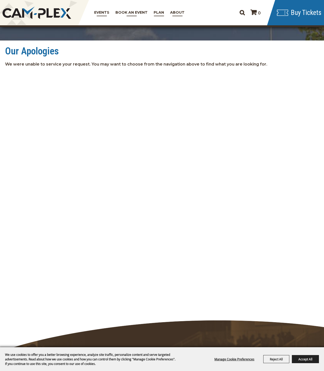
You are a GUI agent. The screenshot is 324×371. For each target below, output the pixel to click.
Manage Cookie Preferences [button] (234, 359)
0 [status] (259, 13)
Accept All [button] (305, 359)
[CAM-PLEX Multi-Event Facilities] (36, 13)
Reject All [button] (276, 359)
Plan (159, 12)
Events (101, 12)
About (177, 12)
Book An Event (131, 12)
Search (242, 12)
